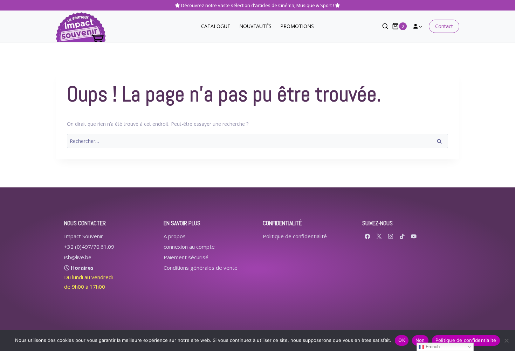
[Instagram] (390, 236)
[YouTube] (413, 236)
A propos (175, 236)
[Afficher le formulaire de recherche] (382, 26)
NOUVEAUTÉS (255, 26)
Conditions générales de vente (201, 267)
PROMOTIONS (297, 26)
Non (420, 340)
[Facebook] (367, 236)
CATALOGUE (215, 26)
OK (401, 340)
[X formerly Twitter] (379, 236)
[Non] (506, 340)
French (432, 346)
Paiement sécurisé (186, 257)
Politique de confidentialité (295, 236)
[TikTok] (402, 236)
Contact (444, 26)
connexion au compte (189, 246)
